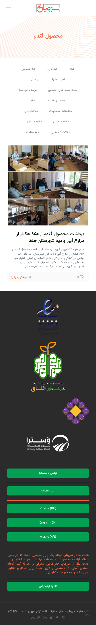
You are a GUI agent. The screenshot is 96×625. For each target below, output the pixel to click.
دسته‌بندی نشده (57, 100)
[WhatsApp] (63, 618)
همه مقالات (33, 132)
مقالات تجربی (61, 121)
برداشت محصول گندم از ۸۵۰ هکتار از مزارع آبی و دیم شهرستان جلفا (50, 237)
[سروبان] (48, 7)
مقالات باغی (31, 111)
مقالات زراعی (34, 121)
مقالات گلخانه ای (60, 132)
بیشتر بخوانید (19, 277)
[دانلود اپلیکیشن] (33, 618)
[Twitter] (51, 618)
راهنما (33, 100)
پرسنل (35, 79)
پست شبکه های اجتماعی (62, 90)
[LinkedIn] (45, 618)
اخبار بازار (53, 68)
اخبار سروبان (29, 68)
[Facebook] (57, 618)
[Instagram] (39, 618)
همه (71, 68)
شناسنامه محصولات (60, 111)
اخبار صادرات (57, 79)
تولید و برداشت (28, 90)
